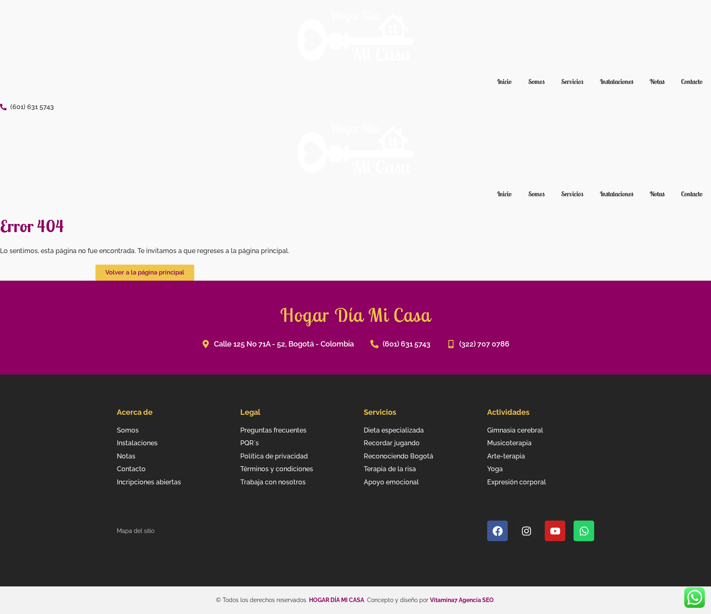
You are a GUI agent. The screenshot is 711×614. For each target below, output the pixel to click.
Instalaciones (616, 81)
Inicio (504, 81)
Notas (657, 81)
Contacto (692, 81)
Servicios (572, 81)
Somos (536, 81)
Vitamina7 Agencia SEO (462, 600)
